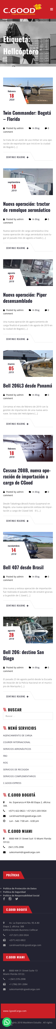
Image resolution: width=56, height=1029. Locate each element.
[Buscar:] (28, 713)
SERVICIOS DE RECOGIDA (16, 769)
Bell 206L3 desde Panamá (27, 385)
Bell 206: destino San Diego (23, 655)
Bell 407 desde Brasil (23, 567)
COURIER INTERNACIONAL (16, 742)
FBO (5, 755)
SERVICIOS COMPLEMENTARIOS (19, 776)
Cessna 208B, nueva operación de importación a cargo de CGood (27, 476)
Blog (37, 128)
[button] (7, 1022)
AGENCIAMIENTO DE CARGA (17, 735)
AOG (5, 762)
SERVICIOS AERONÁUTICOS (17, 748)
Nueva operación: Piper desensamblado (25, 297)
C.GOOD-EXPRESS (12, 782)
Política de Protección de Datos (20, 888)
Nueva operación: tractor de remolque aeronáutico (26, 206)
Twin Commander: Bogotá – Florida (27, 115)
